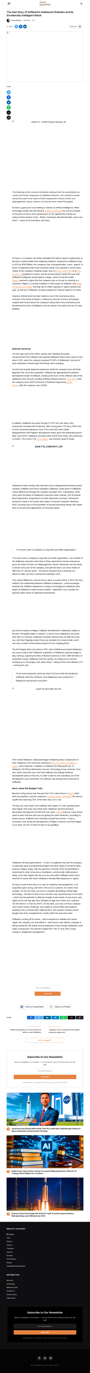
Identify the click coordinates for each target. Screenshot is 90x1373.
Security (10, 1255)
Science (10, 1252)
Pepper (15, 280)
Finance (9, 1241)
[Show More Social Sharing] (29, 26)
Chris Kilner (71, 379)
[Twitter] (9, 92)
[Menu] (9, 3)
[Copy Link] (9, 117)
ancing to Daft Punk (63, 271)
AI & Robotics (11, 1259)
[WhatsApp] (9, 107)
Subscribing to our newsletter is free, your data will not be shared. (45, 1082)
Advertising (11, 1284)
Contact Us (10, 1291)
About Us (10, 1280)
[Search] (81, 3)
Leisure (9, 1245)
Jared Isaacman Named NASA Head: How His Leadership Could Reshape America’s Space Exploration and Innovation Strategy (45, 1129)
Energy (9, 1262)
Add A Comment (45, 1040)
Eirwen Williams (16, 20)
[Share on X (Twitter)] (16, 26)
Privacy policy (12, 1294)
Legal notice (11, 1298)
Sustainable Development (16, 1266)
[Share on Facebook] (20, 26)
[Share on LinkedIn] (25, 26)
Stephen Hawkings (53, 211)
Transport (10, 1248)
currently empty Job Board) (59, 796)
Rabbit (59, 812)
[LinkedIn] (9, 102)
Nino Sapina (42, 439)
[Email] (9, 112)
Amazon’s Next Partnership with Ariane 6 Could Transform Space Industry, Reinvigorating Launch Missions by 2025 (42, 1214)
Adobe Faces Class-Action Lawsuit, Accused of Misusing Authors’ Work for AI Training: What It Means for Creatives (43, 1172)
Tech (8, 1238)
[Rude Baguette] (45, 3)
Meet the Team (12, 1287)
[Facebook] (9, 97)
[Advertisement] (47, 101)
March (71, 793)
